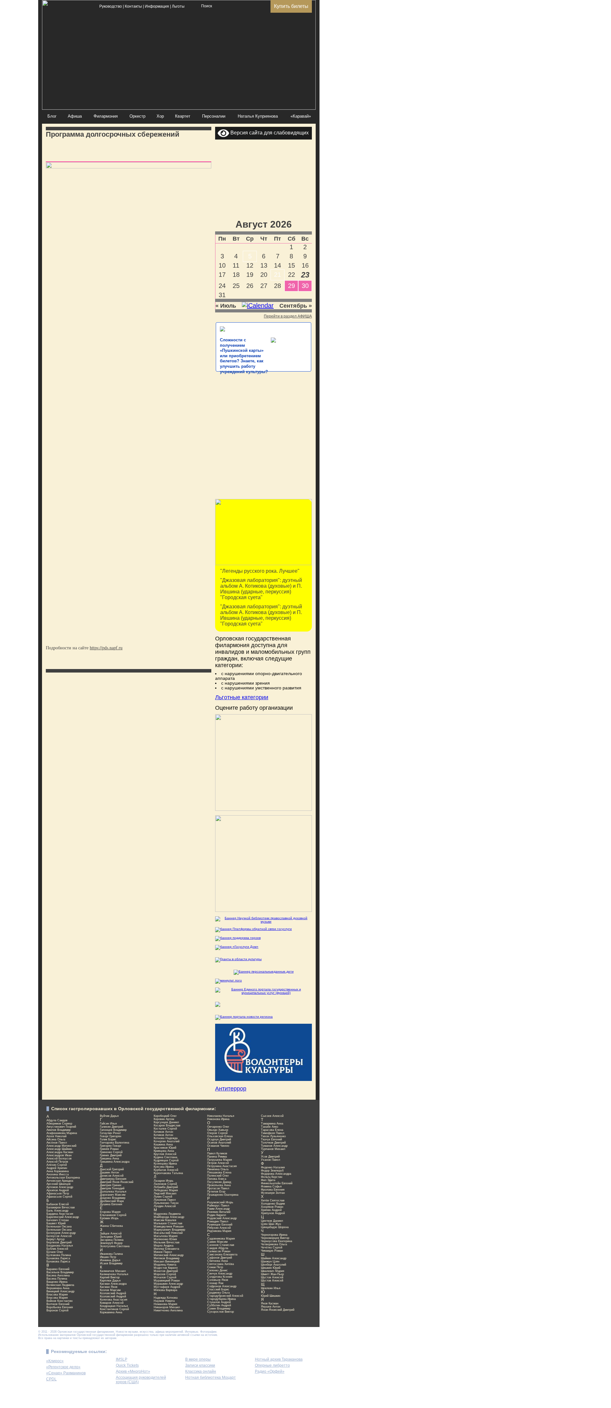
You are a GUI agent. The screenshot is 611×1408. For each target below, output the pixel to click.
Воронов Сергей (57, 1310)
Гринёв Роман (109, 1149)
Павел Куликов (217, 1153)
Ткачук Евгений (271, 1139)
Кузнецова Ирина (165, 1163)
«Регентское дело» (63, 1367)
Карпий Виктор (110, 1277)
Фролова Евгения (272, 1189)
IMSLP (121, 1359)
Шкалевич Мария (272, 1271)
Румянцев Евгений (219, 1224)
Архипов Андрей (57, 1190)
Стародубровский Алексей (225, 1295)
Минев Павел (163, 1252)
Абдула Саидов (56, 1120)
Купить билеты (291, 6)
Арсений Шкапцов (58, 1184)
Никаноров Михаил (167, 1307)
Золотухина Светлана (115, 1246)
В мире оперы (198, 1359)
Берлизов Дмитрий (59, 1242)
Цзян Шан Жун (271, 1224)
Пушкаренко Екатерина (222, 1194)
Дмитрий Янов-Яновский (116, 1182)
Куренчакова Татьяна (168, 1173)
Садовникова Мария (221, 1238)
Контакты (133, 6)
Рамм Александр (218, 1208)
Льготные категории (241, 697)
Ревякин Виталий (218, 1211)
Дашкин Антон (109, 1172)
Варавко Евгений (57, 1269)
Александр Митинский (61, 1145)
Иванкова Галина (111, 1253)
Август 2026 (263, 224)
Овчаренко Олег (218, 1126)
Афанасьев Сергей (59, 1196)
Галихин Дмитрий (111, 1126)
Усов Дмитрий (270, 1156)
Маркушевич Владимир (169, 1229)
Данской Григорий (112, 1169)
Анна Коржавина (57, 1171)
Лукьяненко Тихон (166, 1203)
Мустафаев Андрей (167, 1286)
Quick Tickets (127, 1365)
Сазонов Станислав (220, 1245)
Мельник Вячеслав (166, 1242)
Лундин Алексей (165, 1206)
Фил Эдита (268, 1180)
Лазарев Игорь (163, 1180)
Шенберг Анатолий (273, 1264)
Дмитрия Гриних (111, 1185)
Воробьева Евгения (59, 1307)
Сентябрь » (295, 306)
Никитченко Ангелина (168, 1310)
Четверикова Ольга (274, 1244)
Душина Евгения (111, 1204)
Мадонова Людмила (167, 1213)
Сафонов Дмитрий (219, 1257)
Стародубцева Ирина (221, 1299)
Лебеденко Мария (166, 1190)
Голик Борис (108, 1139)
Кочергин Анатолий (166, 1141)
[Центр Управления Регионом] (244, 1016)
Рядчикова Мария (219, 1231)
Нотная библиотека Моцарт (210, 1377)
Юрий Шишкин (270, 1295)
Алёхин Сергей (56, 1164)
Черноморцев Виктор (275, 1238)
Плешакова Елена (219, 1172)
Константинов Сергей (114, 1309)
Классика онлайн (200, 1371)
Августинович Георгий (61, 1126)
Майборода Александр (169, 1217)
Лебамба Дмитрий (166, 1187)
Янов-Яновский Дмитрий (277, 1309)
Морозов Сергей (165, 1274)
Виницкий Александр (60, 1291)
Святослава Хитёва (220, 1264)
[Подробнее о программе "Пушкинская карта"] (263, 564)
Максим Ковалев (165, 1220)
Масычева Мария (166, 1236)
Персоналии (213, 116)
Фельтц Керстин (271, 1177)
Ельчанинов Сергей (113, 1215)
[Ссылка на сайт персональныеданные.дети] (263, 970)
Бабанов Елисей (57, 1204)
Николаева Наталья (220, 1116)
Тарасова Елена (272, 1129)
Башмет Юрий (56, 1223)
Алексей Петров (57, 1161)
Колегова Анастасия (113, 1299)
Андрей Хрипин (56, 1168)
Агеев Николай (56, 1136)
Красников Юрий (165, 1147)
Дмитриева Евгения (113, 1178)
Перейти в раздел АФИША (288, 316)
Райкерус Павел (218, 1205)
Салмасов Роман (218, 1251)
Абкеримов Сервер (59, 1123)
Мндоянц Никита (165, 1264)
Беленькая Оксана (59, 1226)
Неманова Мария (165, 1304)
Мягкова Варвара (165, 1290)
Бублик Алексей (57, 1248)
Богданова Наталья (59, 1245)
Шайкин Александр (273, 1258)
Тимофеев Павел (272, 1133)
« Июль (225, 306)
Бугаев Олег (54, 1252)
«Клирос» (55, 1361)
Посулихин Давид (219, 1182)
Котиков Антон (163, 1131)
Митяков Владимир (166, 1258)
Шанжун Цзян (270, 1261)
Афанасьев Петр (57, 1193)
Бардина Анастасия (59, 1213)
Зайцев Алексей (111, 1233)
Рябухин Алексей (219, 1227)
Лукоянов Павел (165, 1199)
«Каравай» (301, 116)
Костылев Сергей (165, 1128)
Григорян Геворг (110, 1145)
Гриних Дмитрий (111, 1155)
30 (305, 285)
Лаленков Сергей (165, 1184)
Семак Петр (215, 1267)
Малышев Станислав (168, 1223)
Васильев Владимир (60, 1272)
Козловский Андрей (113, 1293)
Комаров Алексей (111, 1302)
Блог (52, 116)
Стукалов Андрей (219, 1302)
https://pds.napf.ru (106, 648)
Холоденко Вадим (273, 1203)
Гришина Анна (109, 1158)
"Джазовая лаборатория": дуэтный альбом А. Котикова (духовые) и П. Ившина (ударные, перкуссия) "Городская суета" (261, 589)
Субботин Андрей (219, 1305)
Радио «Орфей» (269, 1371)
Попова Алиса (216, 1178)
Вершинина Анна (57, 1288)
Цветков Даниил (272, 1220)
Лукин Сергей (163, 1196)
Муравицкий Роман (167, 1280)
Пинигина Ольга (217, 1169)
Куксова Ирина (164, 1166)
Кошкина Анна (163, 1144)
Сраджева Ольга (218, 1292)
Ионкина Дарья (110, 1260)
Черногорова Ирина (274, 1234)
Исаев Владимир (111, 1263)
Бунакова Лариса (58, 1258)
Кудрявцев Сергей (166, 1160)
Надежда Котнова (166, 1297)
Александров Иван (59, 1155)
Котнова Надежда (166, 1138)
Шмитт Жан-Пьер (272, 1274)
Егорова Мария (110, 1211)
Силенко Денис (217, 1270)
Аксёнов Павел (56, 1142)
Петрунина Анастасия (222, 1166)
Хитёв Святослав (272, 1200)
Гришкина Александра (115, 1161)
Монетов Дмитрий (166, 1271)
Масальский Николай (168, 1232)
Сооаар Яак (215, 1283)
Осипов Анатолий (219, 1142)
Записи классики (200, 1365)
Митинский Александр (169, 1255)
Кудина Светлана (165, 1157)
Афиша (75, 116)
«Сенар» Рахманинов (66, 1373)
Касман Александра (113, 1283)
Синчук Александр (219, 1273)
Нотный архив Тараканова (279, 1359)
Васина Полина (56, 1278)
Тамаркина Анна (272, 1123)
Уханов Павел (270, 1159)
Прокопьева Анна (219, 1185)
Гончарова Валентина (114, 1142)
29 (291, 285)
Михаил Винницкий (166, 1261)
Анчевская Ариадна (59, 1180)
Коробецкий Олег (165, 1116)
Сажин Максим (217, 1241)
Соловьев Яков (217, 1280)
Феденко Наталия (273, 1167)
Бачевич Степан (57, 1220)
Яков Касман (269, 1303)
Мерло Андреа (163, 1245)
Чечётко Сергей (271, 1247)
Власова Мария (57, 1294)
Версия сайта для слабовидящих (269, 132)
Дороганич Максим (112, 1194)
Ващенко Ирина (56, 1281)
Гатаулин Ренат (110, 1133)
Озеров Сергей (217, 1133)
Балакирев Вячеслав (60, 1207)
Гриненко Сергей (111, 1152)
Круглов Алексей (165, 1154)
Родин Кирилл (216, 1215)
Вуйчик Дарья (109, 1116)
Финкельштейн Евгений (276, 1183)
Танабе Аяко (269, 1126)
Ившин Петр (108, 1257)
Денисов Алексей (111, 1175)
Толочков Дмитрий (273, 1142)
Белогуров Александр (61, 1232)
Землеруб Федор (111, 1243)
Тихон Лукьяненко (273, 1136)
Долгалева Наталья (113, 1191)
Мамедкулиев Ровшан (169, 1226)
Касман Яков (108, 1286)
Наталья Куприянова (258, 116)
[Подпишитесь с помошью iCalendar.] (258, 305)
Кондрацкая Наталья (114, 1306)
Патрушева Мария (219, 1159)
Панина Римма (217, 1156)
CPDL (51, 1379)
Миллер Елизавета (166, 1248)
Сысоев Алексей (272, 1116)
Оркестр (137, 116)
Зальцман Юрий (111, 1236)
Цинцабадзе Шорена (275, 1227)
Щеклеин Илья (270, 1288)
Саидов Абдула (217, 1248)
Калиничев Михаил (113, 1271)
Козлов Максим (110, 1290)
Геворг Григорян (110, 1136)
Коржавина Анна (111, 1312)
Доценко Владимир (112, 1198)
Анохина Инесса (57, 1174)
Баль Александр (57, 1210)
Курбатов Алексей (166, 1170)
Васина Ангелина (58, 1275)
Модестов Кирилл (166, 1267)
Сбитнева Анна (217, 1260)
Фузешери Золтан (273, 1192)
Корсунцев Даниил (166, 1122)
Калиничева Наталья (114, 1274)
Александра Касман (59, 1152)
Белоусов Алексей (59, 1236)
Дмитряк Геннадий (112, 1188)
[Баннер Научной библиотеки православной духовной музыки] (263, 919)
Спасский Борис (218, 1289)
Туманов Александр (274, 1145)
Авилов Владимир (58, 1129)
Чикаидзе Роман (272, 1250)
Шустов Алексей (272, 1277)
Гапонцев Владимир (113, 1129)
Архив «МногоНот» (133, 1371)
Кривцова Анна (164, 1150)
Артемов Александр (59, 1187)
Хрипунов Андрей (273, 1213)
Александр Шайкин (59, 1149)
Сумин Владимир (218, 1308)
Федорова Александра (276, 1173)
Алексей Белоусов (59, 1158)
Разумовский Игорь (220, 1202)
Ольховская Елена (220, 1136)
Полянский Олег (218, 1175)
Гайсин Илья (108, 1123)
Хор (160, 116)
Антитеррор (230, 1088)
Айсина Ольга (55, 1139)
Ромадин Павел (217, 1221)
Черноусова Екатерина (276, 1241)
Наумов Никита (164, 1300)
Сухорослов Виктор (220, 1311)
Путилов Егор (216, 1191)
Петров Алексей (218, 1163)
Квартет (182, 116)
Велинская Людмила (60, 1285)
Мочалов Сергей (165, 1277)
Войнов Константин (59, 1300)
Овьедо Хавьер (217, 1129)
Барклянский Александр (62, 1217)
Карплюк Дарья (110, 1280)
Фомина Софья (271, 1186)
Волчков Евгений (57, 1304)
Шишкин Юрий (270, 1267)
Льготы (178, 6)
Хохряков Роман (272, 1206)
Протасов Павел (218, 1188)
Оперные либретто (272, 1365)
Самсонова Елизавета (222, 1254)
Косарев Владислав (167, 1125)
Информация (157, 6)
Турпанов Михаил (273, 1149)
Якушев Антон (270, 1306)
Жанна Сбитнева (111, 1225)
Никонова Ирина (218, 1119)
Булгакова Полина (58, 1255)
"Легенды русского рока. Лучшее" (259, 571)
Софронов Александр (221, 1286)
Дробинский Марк (112, 1201)
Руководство (110, 6)
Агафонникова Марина (61, 1133)
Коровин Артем (164, 1119)
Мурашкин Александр (168, 1283)
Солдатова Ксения (219, 1276)
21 (277, 274)
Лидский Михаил (165, 1193)
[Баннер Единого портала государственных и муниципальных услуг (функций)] (263, 991)
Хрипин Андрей (271, 1210)
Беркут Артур (55, 1239)
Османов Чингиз (218, 1145)
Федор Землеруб (272, 1170)
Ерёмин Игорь (109, 1218)
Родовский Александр (222, 1218)
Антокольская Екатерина (63, 1177)
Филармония (106, 116)
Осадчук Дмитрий (219, 1139)
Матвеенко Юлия (165, 1239)
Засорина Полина (111, 1239)
